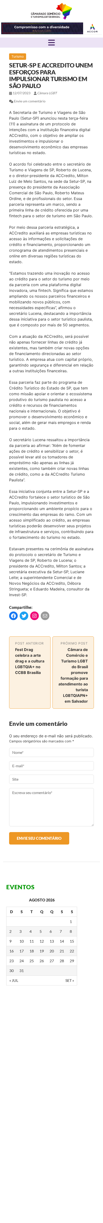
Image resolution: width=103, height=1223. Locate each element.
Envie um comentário (30, 101)
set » (69, 980)
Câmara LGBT (51, 11)
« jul (13, 980)
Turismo (17, 56)
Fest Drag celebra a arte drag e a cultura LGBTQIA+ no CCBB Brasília (29, 661)
